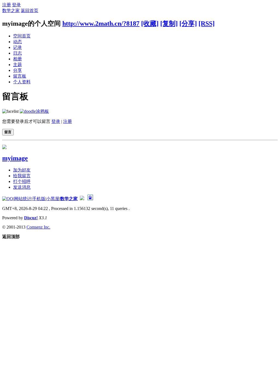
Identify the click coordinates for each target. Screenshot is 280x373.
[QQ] (7, 198)
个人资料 (22, 81)
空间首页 (22, 36)
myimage (15, 158)
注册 (6, 4)
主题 (17, 64)
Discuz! (31, 217)
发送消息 (22, 187)
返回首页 (29, 10)
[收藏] (150, 23)
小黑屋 (52, 198)
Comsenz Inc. (38, 227)
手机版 (38, 198)
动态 (17, 41)
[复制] (169, 23)
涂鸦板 (42, 111)
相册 (17, 59)
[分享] (188, 23)
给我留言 (22, 175)
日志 (17, 53)
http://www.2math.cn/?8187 (100, 23)
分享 (17, 70)
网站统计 (22, 198)
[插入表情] (10, 111)
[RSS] (207, 23)
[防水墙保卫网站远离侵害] (82, 198)
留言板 (19, 76)
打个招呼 (22, 181)
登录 (16, 4)
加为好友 (22, 170)
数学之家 (11, 10)
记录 (17, 47)
